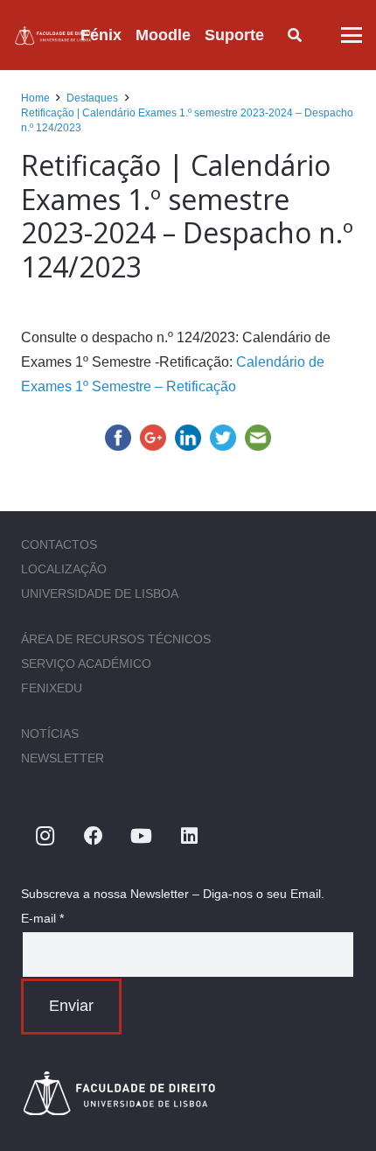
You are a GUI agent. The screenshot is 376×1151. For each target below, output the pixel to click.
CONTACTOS (59, 544)
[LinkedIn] (189, 836)
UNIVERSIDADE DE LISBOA (99, 593)
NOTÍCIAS (50, 733)
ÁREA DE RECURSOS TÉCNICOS (116, 639)
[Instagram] (45, 836)
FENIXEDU (51, 688)
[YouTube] (141, 836)
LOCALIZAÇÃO (64, 569)
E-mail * (42, 918)
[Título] (55, 35)
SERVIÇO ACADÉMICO (86, 663)
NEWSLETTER (62, 758)
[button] (278, 35)
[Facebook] (93, 836)
